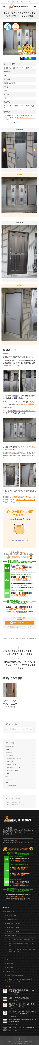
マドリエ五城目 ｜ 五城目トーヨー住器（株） (20, 939)
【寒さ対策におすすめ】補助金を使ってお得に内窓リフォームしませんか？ (22, 1005)
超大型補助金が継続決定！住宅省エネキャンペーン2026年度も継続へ (22, 991)
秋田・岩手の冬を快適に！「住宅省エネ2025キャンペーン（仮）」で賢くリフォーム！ (22, 1013)
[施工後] (19, 195)
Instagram (10, 963)
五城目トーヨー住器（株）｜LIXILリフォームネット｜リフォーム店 (21, 950)
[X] (22, 58)
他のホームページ (10, 935)
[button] (4, 150)
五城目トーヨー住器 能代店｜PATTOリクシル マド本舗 (21, 944)
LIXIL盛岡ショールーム (14, 931)
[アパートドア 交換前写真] (19, 251)
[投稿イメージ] (5, 991)
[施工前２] (11, 380)
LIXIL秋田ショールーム (14, 927)
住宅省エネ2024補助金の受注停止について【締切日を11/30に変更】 (22, 1020)
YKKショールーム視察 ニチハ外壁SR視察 (21, 1027)
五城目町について (10, 971)
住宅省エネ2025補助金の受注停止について (20, 998)
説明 (10, 690)
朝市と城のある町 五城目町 (15, 975)
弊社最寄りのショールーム (13, 923)
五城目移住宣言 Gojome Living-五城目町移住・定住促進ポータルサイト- (21, 980)
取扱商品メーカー (10, 911)
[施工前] (19, 150)
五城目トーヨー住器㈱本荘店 (19, 540)
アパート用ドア (15, 638)
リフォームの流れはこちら (13, 802)
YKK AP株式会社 (12, 919)
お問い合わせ (14, 804)
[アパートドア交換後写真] (19, 314)
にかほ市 (22, 638)
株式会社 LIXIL (11, 915)
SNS (6, 955)
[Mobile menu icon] (35, 6)
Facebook (10, 967)
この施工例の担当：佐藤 (19, 519)
